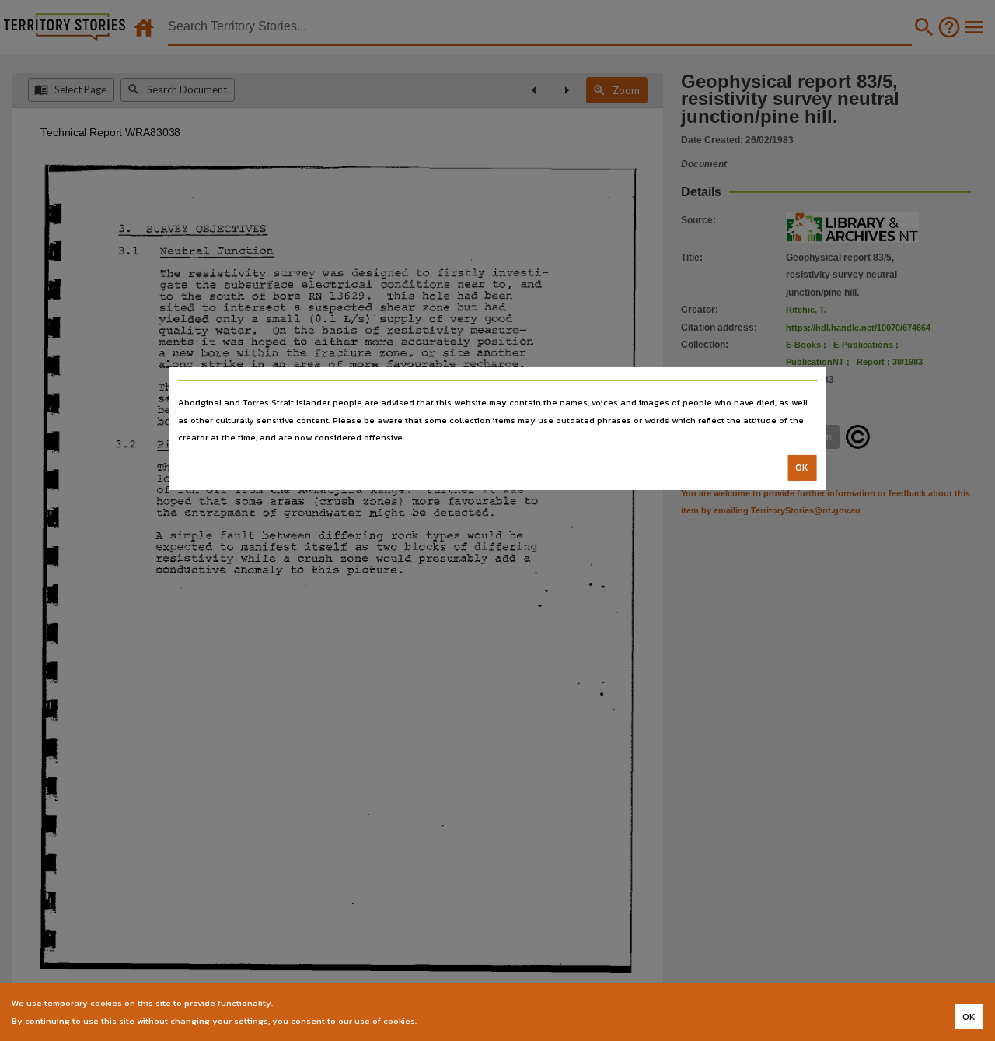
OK (801, 468)
